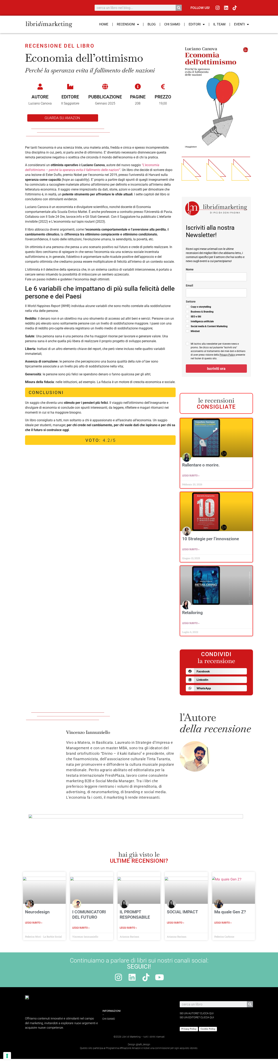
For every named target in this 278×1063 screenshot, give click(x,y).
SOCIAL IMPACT (182, 911)
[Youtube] (159, 977)
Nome (190, 269)
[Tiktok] (235, 8)
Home (103, 24)
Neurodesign (37, 911)
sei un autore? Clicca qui (196, 1013)
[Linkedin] (226, 8)
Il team (219, 24)
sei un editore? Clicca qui (197, 1017)
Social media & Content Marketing (209, 326)
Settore (191, 301)
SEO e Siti (196, 316)
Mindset (195, 331)
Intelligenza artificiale (202, 321)
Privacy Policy (227, 354)
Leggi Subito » (190, 475)
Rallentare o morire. (201, 465)
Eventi (239, 24)
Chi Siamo (172, 24)
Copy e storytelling (201, 306)
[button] (216, 671)
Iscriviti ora (216, 368)
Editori (195, 24)
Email (189, 285)
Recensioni (126, 24)
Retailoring (192, 612)
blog (152, 24)
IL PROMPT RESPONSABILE (135, 914)
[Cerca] (179, 8)
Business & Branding (202, 311)
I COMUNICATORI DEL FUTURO (89, 914)
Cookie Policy (207, 1028)
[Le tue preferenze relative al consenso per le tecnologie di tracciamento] (7, 1056)
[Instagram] (217, 8)
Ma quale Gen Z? (230, 911)
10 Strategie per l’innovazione (210, 538)
